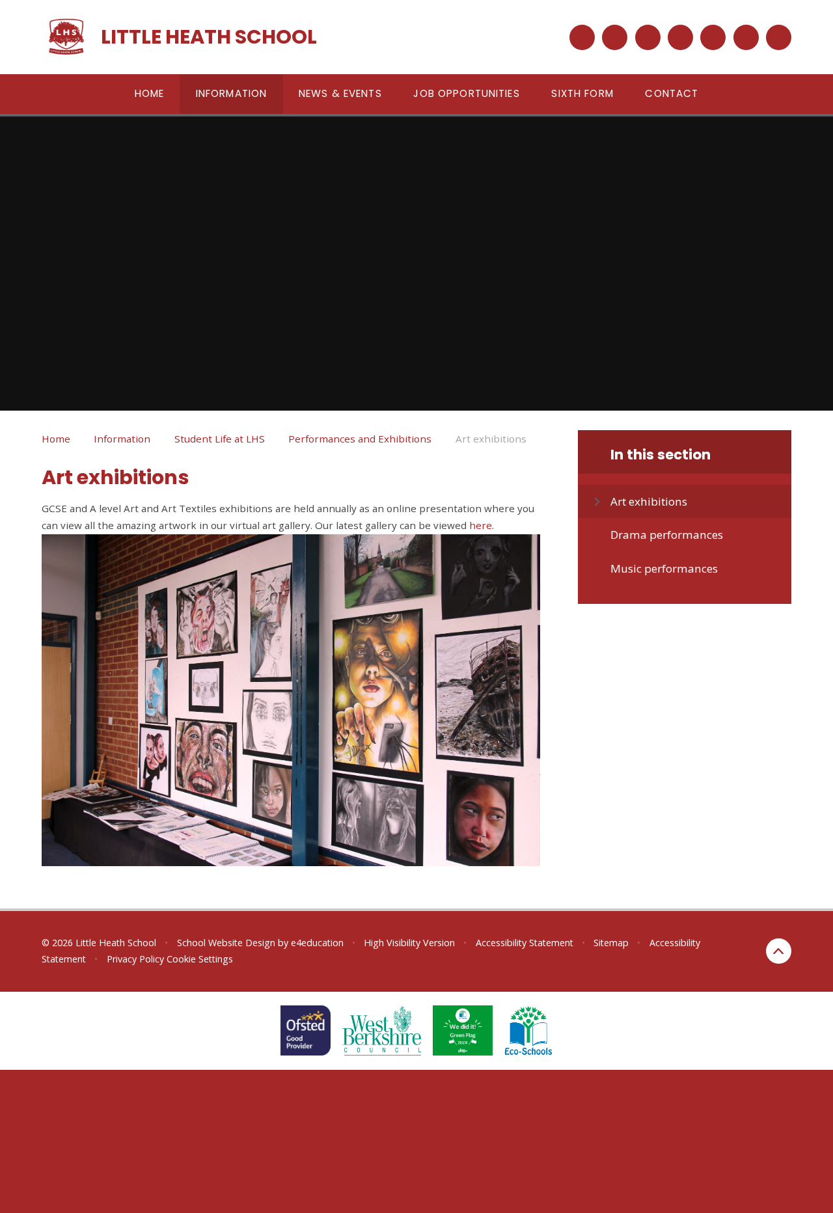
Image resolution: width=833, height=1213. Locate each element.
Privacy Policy (135, 959)
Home (56, 438)
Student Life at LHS (219, 438)
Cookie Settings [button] (200, 959)
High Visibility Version (409, 942)
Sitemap (611, 942)
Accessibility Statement (524, 942)
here (480, 525)
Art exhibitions (491, 438)
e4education (317, 942)
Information (122, 438)
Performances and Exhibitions (359, 438)
